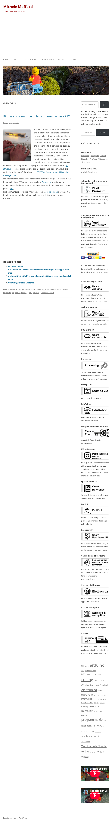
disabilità (98, 685)
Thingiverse (102, 159)
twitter (85, 756)
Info (16, 59)
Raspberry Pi (88, 725)
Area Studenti (30, 59)
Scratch (98, 732)
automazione (90, 670)
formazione (87, 694)
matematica (94, 706)
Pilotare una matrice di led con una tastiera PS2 (36, 116)
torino (85, 751)
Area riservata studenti (53, 59)
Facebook (85, 155)
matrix (17, 292)
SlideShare (85, 162)
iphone (103, 699)
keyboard (7, 292)
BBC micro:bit (87, 674)
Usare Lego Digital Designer (21, 282)
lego (96, 702)
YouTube (93, 159)
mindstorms (98, 711)
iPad (97, 699)
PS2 (30, 292)
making (84, 706)
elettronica (89, 690)
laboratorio (87, 702)
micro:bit (87, 711)
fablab (100, 690)
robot (100, 725)
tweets (100, 751)
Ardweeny (46, 182)
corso (102, 680)
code (99, 674)
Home (5, 59)
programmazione (93, 719)
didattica (89, 685)
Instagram (95, 155)
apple (87, 666)
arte (82, 671)
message (24, 292)
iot (94, 699)
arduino (36, 289)
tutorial (92, 752)
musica (84, 715)
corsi (96, 680)
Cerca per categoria (92, 143)
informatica (86, 698)
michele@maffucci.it (89, 172)
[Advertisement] (56, 35)
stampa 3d (94, 736)
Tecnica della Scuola (94, 746)
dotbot (105, 685)
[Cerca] (104, 104)
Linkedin (84, 159)
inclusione (103, 695)
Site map (73, 59)
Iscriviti (102, 132)
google (96, 695)
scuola (84, 736)
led (13, 292)
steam (85, 741)
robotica (87, 731)
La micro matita (15, 266)
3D (82, 666)
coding (87, 679)
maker (102, 703)
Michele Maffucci (18, 6)
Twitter (103, 155)
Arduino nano (51, 192)
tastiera (36, 292)
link (11, 188)
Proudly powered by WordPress (15, 818)
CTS (82, 685)
